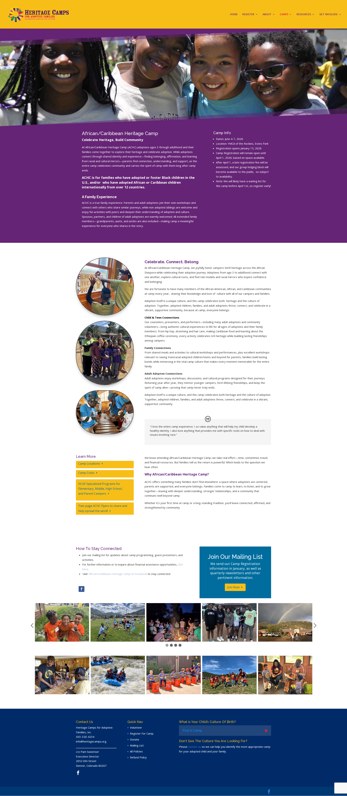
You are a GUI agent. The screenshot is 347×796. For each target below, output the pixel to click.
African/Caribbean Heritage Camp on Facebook (118, 574)
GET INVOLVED (328, 14)
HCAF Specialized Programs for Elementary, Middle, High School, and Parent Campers (100, 489)
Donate (134, 739)
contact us (194, 746)
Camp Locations (89, 464)
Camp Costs (86, 473)
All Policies (136, 751)
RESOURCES (304, 14)
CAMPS (284, 14)
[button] (32, 625)
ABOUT (267, 14)
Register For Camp (141, 733)
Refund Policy (138, 757)
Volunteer (136, 727)
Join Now (233, 587)
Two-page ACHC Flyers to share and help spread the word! (102, 508)
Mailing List (137, 745)
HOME (234, 14)
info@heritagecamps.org (91, 741)
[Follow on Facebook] (81, 589)
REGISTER (248, 14)
